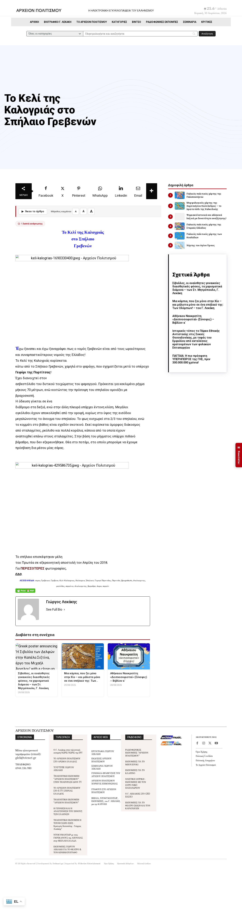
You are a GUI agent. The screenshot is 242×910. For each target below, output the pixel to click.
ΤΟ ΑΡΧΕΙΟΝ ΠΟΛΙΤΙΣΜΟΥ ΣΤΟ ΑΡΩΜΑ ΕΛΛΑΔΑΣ (67, 760)
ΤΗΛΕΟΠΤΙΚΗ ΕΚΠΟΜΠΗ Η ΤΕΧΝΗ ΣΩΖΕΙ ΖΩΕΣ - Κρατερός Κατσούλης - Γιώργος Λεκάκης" (67, 824)
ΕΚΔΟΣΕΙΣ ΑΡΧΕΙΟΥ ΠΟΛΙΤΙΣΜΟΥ (101, 760)
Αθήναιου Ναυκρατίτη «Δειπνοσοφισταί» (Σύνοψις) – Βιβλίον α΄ (193, 319)
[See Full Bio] (64, 609)
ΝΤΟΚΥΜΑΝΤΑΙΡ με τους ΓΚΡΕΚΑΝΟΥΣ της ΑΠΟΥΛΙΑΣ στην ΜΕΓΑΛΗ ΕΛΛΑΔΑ (68, 837)
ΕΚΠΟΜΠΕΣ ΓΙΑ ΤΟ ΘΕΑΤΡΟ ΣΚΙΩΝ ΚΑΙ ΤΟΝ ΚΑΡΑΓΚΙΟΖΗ (137, 805)
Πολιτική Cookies (204, 755)
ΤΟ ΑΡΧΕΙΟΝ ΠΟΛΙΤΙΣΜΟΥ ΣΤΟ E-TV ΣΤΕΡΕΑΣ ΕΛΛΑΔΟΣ (67, 790)
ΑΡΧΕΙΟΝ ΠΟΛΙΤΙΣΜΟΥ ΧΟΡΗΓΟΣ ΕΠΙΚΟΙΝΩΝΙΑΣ (104, 782)
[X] (210, 743)
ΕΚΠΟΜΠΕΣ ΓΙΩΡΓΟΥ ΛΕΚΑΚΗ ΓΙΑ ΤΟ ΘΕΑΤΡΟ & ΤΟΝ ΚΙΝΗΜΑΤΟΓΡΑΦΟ (67, 849)
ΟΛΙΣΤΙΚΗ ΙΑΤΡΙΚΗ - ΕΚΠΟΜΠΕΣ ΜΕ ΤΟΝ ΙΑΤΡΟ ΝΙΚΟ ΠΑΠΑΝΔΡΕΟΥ (135, 783)
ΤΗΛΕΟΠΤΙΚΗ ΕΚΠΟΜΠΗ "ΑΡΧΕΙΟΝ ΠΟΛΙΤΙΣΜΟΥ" (66, 801)
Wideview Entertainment (89, 863)
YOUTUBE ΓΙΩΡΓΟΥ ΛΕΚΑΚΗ (64, 769)
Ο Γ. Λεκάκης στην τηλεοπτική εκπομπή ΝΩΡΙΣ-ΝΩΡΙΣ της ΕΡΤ (68, 751)
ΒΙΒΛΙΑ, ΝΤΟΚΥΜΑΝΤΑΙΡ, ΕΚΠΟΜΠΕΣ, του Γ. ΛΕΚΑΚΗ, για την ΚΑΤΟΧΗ (105, 800)
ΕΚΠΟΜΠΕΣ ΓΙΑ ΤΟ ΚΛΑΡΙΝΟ (135, 772)
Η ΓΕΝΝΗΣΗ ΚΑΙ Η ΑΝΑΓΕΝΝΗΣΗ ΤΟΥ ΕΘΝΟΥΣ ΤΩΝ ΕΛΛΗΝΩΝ (68, 811)
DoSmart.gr (58, 863)
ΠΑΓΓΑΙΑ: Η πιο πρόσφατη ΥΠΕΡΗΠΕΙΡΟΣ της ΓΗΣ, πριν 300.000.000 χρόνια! (191, 359)
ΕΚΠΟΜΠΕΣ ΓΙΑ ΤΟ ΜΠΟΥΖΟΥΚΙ (135, 763)
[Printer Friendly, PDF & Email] (25, 592)
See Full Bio (54, 609)
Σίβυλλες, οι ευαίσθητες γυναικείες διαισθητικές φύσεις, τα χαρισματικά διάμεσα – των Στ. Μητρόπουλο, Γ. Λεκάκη (197, 288)
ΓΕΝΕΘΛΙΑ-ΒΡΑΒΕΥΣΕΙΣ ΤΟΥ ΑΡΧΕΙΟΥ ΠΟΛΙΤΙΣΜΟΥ (105, 775)
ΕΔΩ (18, 574)
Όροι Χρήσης (201, 751)
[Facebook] (197, 743)
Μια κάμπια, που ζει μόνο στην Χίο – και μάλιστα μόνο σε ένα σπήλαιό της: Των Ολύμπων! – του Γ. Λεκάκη (197, 304)
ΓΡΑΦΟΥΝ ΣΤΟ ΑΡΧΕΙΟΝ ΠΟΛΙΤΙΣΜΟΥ (103, 791)
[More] (151, 191)
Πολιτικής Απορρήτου (205, 760)
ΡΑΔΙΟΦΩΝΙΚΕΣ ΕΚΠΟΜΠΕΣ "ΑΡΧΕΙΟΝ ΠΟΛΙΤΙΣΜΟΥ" (136, 752)
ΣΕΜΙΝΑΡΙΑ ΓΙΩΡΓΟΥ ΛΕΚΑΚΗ (102, 767)
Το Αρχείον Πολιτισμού (206, 764)
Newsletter (238, 455)
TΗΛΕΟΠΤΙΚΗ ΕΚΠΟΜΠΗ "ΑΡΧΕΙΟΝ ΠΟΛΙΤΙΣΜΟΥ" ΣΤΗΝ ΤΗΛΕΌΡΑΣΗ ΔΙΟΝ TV (68, 778)
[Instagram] (203, 743)
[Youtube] (216, 743)
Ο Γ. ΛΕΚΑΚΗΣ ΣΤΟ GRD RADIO (137, 795)
